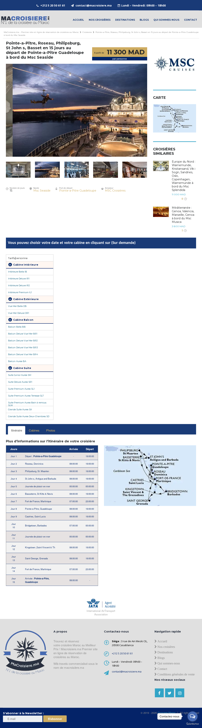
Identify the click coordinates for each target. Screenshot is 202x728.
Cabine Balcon (23, 319)
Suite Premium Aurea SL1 (21, 388)
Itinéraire (16, 430)
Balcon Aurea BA (17, 361)
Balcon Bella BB (17, 326)
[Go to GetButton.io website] (192, 724)
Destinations (125, 19)
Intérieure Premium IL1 (20, 292)
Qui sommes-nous (166, 19)
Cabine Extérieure (26, 299)
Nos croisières (99, 19)
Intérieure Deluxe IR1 (18, 278)
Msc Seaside (41, 190)
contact (190, 19)
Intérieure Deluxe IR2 (19, 285)
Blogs (144, 19)
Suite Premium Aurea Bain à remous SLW (27, 403)
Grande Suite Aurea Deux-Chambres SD (28, 416)
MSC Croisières (115, 190)
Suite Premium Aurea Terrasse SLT (26, 395)
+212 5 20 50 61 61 (52, 5)
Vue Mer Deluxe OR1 (18, 313)
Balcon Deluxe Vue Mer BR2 (23, 340)
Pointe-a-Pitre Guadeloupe (77, 190)
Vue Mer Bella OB (17, 306)
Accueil (78, 19)
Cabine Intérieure (25, 264)
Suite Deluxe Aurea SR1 (20, 382)
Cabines (34, 430)
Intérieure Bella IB (17, 271)
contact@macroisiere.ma (94, 5)
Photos (50, 430)
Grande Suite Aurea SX (20, 409)
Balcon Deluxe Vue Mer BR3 (23, 347)
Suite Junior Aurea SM (19, 375)
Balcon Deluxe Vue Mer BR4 (23, 354)
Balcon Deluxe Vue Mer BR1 (22, 333)
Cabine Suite (22, 368)
